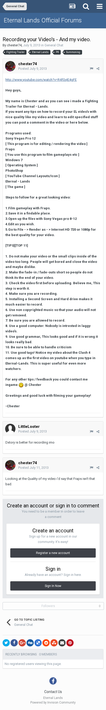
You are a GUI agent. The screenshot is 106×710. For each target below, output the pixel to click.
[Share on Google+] (22, 642)
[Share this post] (97, 69)
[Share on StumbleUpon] (54, 642)
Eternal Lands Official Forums (43, 20)
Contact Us (53, 692)
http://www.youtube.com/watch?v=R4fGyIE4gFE (41, 80)
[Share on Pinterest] (70, 642)
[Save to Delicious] (38, 642)
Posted (32, 69)
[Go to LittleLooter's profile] (10, 429)
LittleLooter (29, 426)
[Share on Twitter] (6, 642)
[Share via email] (62, 642)
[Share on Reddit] (46, 642)
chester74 (14, 45)
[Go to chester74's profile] (10, 66)
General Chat (54, 45)
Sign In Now (53, 586)
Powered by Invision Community (53, 702)
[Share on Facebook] (14, 642)
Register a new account (53, 553)
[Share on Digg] (30, 642)
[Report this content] (91, 69)
